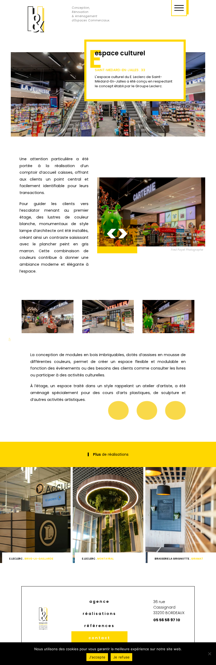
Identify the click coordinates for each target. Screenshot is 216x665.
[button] (111, 233)
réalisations (99, 613)
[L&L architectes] (36, 19)
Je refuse (121, 657)
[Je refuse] (209, 653)
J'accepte (97, 657)
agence (99, 601)
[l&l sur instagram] (158, 633)
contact (99, 638)
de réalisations (111, 454)
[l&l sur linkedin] (148, 633)
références (99, 626)
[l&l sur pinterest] (168, 633)
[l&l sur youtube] (179, 633)
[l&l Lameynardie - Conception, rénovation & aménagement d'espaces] (151, 211)
